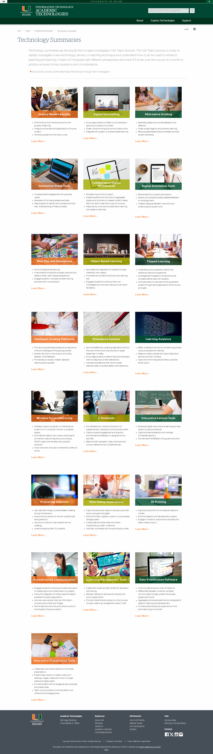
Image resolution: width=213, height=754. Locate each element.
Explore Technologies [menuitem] (163, 20)
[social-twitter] (171, 734)
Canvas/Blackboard (103, 732)
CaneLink (99, 726)
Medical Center (136, 723)
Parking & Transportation (175, 723)
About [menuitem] (139, 20)
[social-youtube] (176, 734)
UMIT (19, 31)
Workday (99, 723)
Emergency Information (114, 741)
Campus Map (170, 720)
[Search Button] (192, 10)
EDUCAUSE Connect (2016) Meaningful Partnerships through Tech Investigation (71, 72)
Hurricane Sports (137, 726)
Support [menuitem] (186, 20)
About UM (99, 720)
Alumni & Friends (137, 720)
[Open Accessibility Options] (3, 1)
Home (27, 31)
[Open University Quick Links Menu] (209, 1)
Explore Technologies (44, 31)
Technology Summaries (66, 31)
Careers (133, 729)
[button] (206, 746)
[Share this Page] (193, 29)
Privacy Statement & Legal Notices (139, 741)
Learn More (37, 141)
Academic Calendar (103, 729)
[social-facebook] (167, 734)
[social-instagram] (181, 734)
